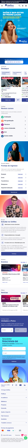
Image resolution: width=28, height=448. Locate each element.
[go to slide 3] (15, 57)
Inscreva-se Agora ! (14, 62)
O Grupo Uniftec (5, 390)
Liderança (4, 90)
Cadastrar (14, 361)
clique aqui (14, 358)
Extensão (3, 408)
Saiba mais (8, 100)
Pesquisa (3, 404)
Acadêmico (4, 397)
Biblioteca (4, 401)
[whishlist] (19, 78)
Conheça (14, 253)
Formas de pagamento (7, 428)
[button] (5, 330)
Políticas (3, 393)
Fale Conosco (5, 416)
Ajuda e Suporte (5, 412)
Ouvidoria (3, 419)
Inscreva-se (14, 192)
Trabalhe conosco (6, 422)
